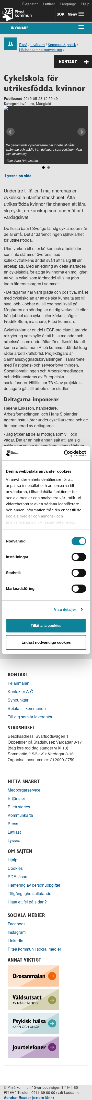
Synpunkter (18, 700)
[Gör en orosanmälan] (33, 975)
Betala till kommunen (27, 708)
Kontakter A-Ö (20, 691)
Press (13, 823)
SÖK (60, 14)
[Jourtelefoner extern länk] (33, 1047)
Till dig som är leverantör (30, 717)
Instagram (17, 932)
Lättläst (49, 3)
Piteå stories (19, 807)
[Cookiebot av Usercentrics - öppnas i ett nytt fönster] (65, 453)
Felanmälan (18, 683)
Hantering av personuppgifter (34, 885)
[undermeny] (81, 26)
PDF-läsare (18, 876)
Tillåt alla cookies (46, 625)
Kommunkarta (20, 815)
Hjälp (12, 860)
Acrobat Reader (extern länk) (29, 1097)
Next (81, 132)
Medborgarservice (24, 790)
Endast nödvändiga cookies (46, 642)
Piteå (23, 44)
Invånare (19, 27)
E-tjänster (30, 3)
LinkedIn (15, 940)
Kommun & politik (62, 44)
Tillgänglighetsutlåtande (29, 893)
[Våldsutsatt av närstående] (33, 999)
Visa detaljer (65, 609)
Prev (10, 132)
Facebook (17, 924)
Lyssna (14, 840)
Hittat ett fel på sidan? (27, 902)
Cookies (15, 868)
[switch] (79, 557)
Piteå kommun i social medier (34, 949)
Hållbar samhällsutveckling (40, 49)
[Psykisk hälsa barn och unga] (33, 1023)
